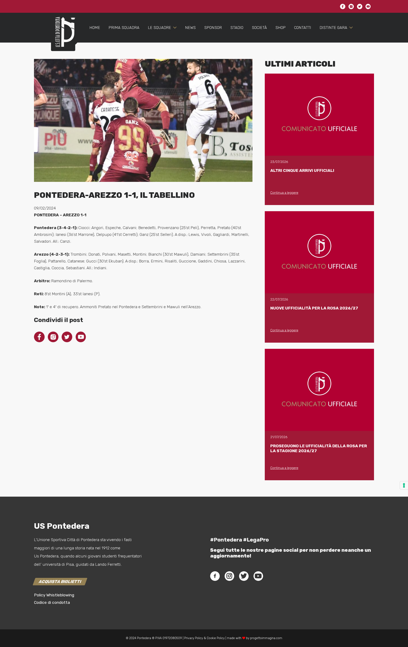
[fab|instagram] (229, 576)
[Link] (63, 36)
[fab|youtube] (258, 576)
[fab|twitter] (244, 576)
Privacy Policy (193, 638)
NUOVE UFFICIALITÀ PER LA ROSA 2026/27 (314, 308)
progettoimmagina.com (266, 638)
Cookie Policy (216, 638)
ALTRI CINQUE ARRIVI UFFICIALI (302, 170)
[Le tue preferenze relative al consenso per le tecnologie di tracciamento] (404, 485)
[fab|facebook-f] (215, 576)
